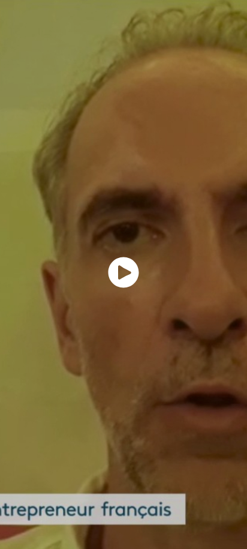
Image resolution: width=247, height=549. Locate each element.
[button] (123, 272)
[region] (123, 274)
